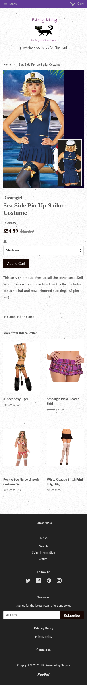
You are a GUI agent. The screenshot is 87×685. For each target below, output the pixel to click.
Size (6, 242)
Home (7, 64)
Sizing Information (43, 552)
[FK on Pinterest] (48, 582)
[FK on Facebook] (38, 582)
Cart (80, 3)
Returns (43, 559)
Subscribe (72, 615)
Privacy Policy (43, 637)
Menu (13, 4)
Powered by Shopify (58, 665)
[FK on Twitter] (28, 582)
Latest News (43, 523)
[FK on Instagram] (59, 582)
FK (42, 665)
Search (43, 546)
